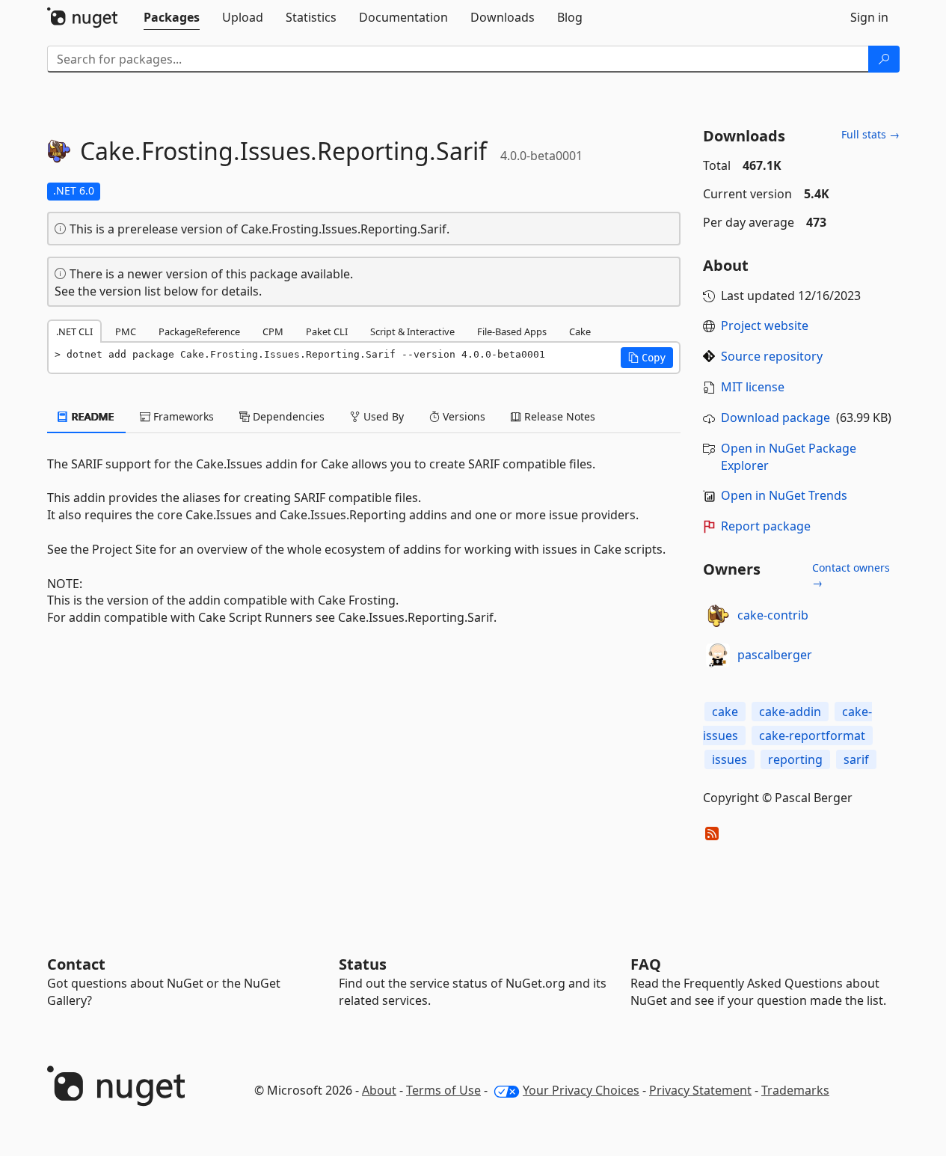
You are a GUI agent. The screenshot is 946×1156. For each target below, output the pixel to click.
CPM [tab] (272, 331)
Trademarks (795, 1090)
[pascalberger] (717, 655)
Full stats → (870, 134)
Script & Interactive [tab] (412, 331)
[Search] (884, 59)
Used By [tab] (382, 416)
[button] (647, 357)
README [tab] (91, 416)
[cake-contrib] (717, 615)
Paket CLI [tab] (327, 331)
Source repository (772, 356)
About (379, 1090)
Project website (764, 325)
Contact (76, 964)
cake (725, 711)
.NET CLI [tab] (74, 331)
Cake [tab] (580, 331)
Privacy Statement (700, 1090)
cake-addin (790, 711)
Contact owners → (851, 575)
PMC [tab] (125, 331)
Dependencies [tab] (287, 416)
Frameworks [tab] (182, 416)
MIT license (752, 387)
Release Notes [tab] (558, 416)
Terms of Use (443, 1090)
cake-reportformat (812, 735)
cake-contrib (772, 615)
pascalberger (774, 654)
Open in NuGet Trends (784, 495)
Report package (766, 526)
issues (729, 759)
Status (363, 964)
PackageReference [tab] (199, 331)
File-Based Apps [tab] (512, 331)
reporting (795, 759)
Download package (775, 417)
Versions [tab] (462, 416)
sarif (856, 759)
